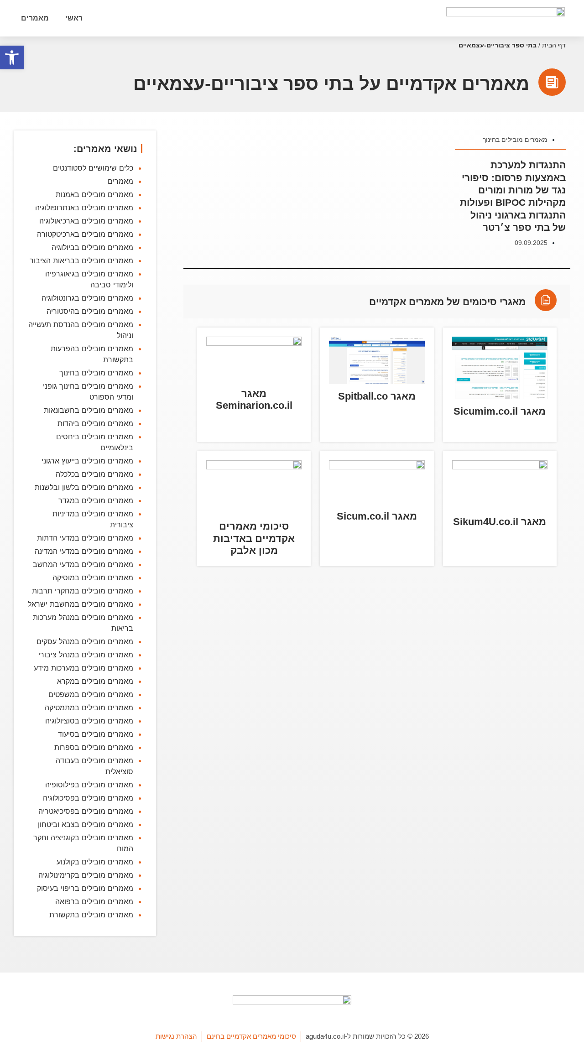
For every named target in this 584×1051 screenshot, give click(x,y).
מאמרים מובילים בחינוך (515, 139)
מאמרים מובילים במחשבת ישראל (80, 604)
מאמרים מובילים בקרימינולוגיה (85, 874)
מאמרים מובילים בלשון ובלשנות (84, 487)
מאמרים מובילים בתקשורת (91, 914)
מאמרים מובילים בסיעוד (95, 734)
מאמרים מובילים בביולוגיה (92, 247)
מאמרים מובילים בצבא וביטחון (85, 824)
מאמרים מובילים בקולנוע (95, 861)
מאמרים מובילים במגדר (95, 500)
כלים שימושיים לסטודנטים (93, 167)
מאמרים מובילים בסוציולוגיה (89, 720)
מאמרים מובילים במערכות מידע (83, 667)
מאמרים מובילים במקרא (95, 681)
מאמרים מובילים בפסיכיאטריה (85, 811)
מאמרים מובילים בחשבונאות (88, 410)
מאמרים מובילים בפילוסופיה (89, 784)
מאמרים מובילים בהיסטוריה (90, 311)
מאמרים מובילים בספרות (93, 747)
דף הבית (554, 45)
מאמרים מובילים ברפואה (94, 901)
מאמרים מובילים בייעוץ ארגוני (87, 460)
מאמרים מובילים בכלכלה (94, 474)
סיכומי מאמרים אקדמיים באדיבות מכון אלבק (254, 538)
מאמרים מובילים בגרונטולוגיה (87, 297)
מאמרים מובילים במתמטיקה (89, 707)
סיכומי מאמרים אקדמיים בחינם (251, 1036)
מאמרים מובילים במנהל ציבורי (85, 654)
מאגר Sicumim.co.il (500, 411)
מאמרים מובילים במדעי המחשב (83, 564)
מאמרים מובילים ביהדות (95, 423)
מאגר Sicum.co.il (377, 516)
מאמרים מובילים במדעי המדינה (84, 551)
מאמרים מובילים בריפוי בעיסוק (85, 888)
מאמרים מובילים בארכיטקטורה (85, 234)
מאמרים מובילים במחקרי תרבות (82, 590)
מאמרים (35, 18)
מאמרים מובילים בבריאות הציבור (81, 260)
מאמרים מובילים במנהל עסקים (84, 641)
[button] (12, 57)
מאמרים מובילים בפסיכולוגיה (88, 797)
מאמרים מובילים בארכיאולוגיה (86, 220)
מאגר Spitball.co (377, 396)
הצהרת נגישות (176, 1036)
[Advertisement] (377, 706)
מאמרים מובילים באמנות (94, 194)
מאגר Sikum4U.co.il (499, 521)
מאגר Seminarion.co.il (254, 399)
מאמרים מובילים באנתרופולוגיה (84, 207)
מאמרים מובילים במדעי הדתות (85, 537)
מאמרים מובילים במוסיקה (92, 577)
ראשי (74, 18)
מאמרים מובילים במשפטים (90, 694)
